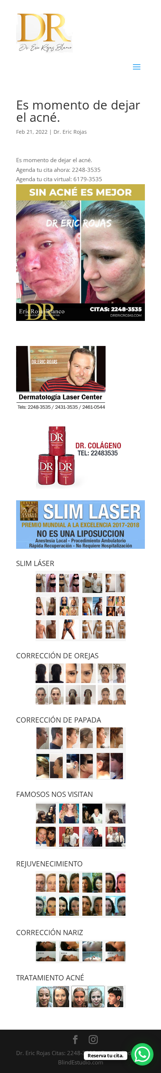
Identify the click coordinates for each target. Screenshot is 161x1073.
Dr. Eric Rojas (70, 131)
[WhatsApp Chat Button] (142, 1054)
